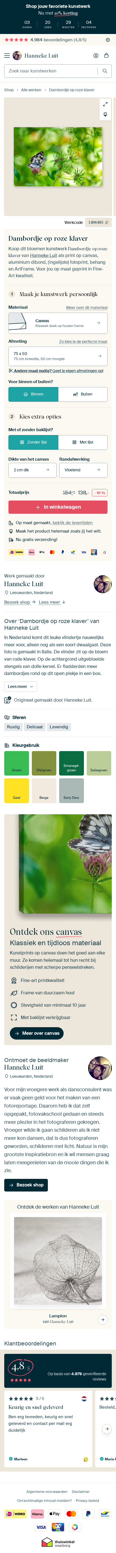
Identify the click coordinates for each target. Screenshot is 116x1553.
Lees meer (50, 602)
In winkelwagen (62, 507)
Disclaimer (81, 1491)
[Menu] (7, 55)
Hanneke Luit (41, 55)
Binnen (37, 394)
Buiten (86, 394)
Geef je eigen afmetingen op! (58, 370)
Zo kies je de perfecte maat (83, 341)
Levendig (59, 727)
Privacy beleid (87, 1500)
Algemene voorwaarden (47, 1491)
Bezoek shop (17, 602)
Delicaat (35, 727)
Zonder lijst (37, 442)
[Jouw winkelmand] (106, 55)
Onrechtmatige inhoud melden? (44, 1500)
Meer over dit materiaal (87, 307)
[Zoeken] (104, 70)
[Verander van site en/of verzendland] (108, 40)
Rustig (13, 727)
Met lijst (86, 442)
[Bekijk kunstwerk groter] (105, 104)
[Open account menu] (96, 56)
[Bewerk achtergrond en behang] (105, 114)
